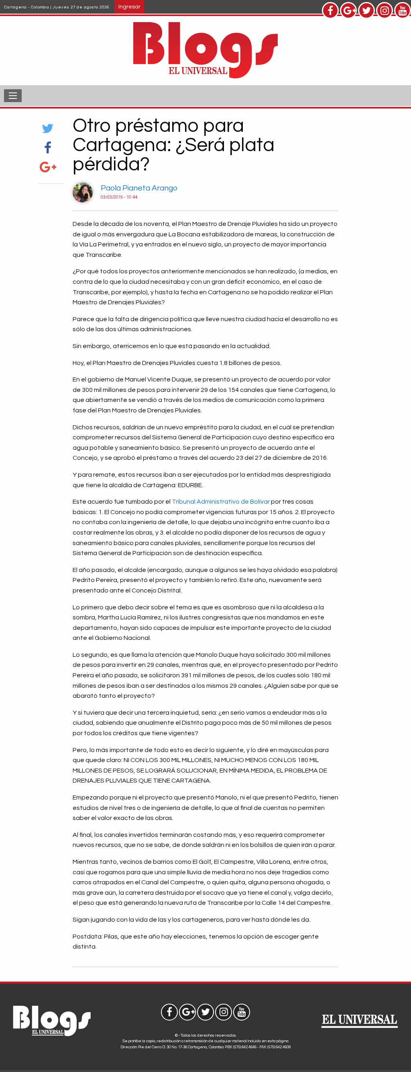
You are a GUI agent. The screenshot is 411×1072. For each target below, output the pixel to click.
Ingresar (129, 7)
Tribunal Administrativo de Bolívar (221, 501)
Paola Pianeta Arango (139, 188)
